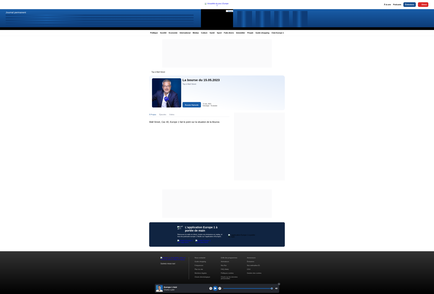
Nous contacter (200, 258)
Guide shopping (262, 33)
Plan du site (199, 269)
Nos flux (224, 265)
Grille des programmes (229, 258)
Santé (212, 33)
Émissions (409, 5)
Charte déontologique (202, 277)
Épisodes (162, 114)
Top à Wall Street (158, 72)
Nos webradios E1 (253, 265)
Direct (424, 5)
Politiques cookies (227, 273)
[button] (276, 288)
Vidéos (171, 114)
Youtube (173, 267)
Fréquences (199, 265)
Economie (173, 33)
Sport (219, 33)
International (185, 33)
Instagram (165, 267)
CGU (248, 269)
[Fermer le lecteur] (279, 284)
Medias (196, 33)
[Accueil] (217, 5)
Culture (204, 33)
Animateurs (225, 261)
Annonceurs (251, 258)
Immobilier (240, 33)
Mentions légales (201, 273)
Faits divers (229, 33)
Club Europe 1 (278, 33)
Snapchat (177, 267)
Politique (154, 33)
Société (163, 33)
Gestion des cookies (254, 273)
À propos (152, 114)
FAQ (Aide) (225, 269)
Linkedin (181, 267)
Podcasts (397, 5)
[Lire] (215, 288)
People (250, 33)
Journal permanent (16, 12)
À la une (387, 5)
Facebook (169, 267)
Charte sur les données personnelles (229, 277)
